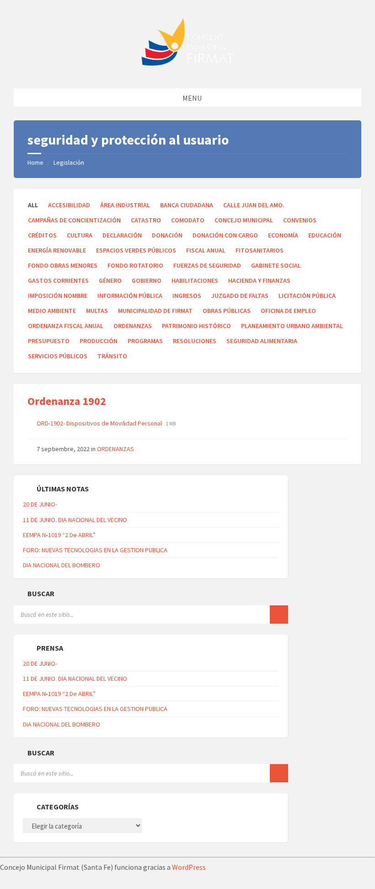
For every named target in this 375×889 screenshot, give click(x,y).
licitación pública (307, 295)
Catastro (146, 220)
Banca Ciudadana (186, 205)
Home (35, 162)
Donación (167, 235)
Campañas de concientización (74, 220)
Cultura (79, 235)
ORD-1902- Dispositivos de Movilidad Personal (100, 423)
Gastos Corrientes (58, 280)
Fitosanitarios (260, 250)
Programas (145, 341)
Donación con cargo (225, 235)
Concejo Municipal (243, 220)
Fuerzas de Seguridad (207, 265)
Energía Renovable (57, 250)
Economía (283, 235)
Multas (97, 311)
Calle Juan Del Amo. (253, 205)
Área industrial (125, 205)
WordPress (189, 867)
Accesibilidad (69, 205)
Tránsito (112, 356)
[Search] (279, 614)
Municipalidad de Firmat (155, 311)
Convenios (299, 220)
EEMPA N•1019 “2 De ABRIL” (59, 535)
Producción (99, 341)
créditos (42, 235)
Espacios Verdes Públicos (136, 250)
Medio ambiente (52, 311)
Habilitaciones (194, 280)
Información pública (129, 295)
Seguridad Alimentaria (261, 341)
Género (110, 280)
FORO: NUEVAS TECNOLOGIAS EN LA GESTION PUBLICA (95, 550)
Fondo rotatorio (135, 265)
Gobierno (146, 280)
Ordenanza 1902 (66, 401)
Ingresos (186, 295)
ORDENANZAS (132, 326)
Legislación (69, 162)
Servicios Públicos (57, 356)
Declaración (122, 235)
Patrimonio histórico (196, 326)
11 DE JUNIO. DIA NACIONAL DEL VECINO (75, 520)
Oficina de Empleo (288, 311)
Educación (324, 235)
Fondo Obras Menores (62, 265)
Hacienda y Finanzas (259, 280)
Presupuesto (49, 341)
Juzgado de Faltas (239, 295)
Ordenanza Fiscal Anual (65, 326)
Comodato (187, 220)
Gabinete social (276, 265)
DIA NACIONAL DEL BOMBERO (61, 565)
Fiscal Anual (205, 250)
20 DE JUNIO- (40, 504)
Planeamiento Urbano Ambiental (292, 326)
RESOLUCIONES (194, 341)
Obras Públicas (227, 311)
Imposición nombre (57, 295)
